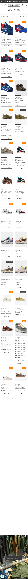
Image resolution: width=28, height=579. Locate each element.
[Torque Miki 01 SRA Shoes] (7, 88)
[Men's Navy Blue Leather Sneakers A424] (21, 150)
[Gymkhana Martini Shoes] (7, 28)
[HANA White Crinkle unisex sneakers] (21, 268)
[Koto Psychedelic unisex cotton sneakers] (21, 299)
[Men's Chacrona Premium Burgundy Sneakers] (7, 328)
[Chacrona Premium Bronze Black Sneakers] (7, 117)
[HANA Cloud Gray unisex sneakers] (7, 239)
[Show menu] (2, 5)
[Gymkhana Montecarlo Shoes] (21, 28)
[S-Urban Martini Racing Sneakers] (21, 210)
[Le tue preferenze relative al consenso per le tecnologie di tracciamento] (2, 576)
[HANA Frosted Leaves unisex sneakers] (7, 268)
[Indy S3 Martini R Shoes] (21, 57)
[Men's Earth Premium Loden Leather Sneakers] (21, 375)
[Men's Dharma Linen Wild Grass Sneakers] (21, 328)
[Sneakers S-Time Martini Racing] (7, 210)
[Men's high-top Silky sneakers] (21, 88)
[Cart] (25, 5)
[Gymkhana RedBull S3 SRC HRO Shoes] (7, 57)
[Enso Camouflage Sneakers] (21, 117)
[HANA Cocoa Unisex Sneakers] (21, 239)
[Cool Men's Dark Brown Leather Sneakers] (7, 180)
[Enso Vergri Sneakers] (7, 150)
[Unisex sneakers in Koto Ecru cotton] (7, 299)
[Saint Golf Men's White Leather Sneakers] (7, 375)
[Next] (21, 398)
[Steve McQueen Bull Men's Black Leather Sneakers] (21, 180)
